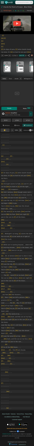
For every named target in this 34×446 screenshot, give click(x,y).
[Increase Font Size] (20, 130)
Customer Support (17, 419)
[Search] (31, 2)
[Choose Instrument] (20, 78)
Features (13, 414)
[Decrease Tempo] (2, 55)
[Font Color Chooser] (5, 130)
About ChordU (6, 414)
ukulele (16, 78)
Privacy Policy (28, 414)
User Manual (26, 416)
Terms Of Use (20, 414)
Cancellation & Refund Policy (12, 416)
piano (10, 78)
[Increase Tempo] (9, 55)
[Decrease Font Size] (12, 130)
